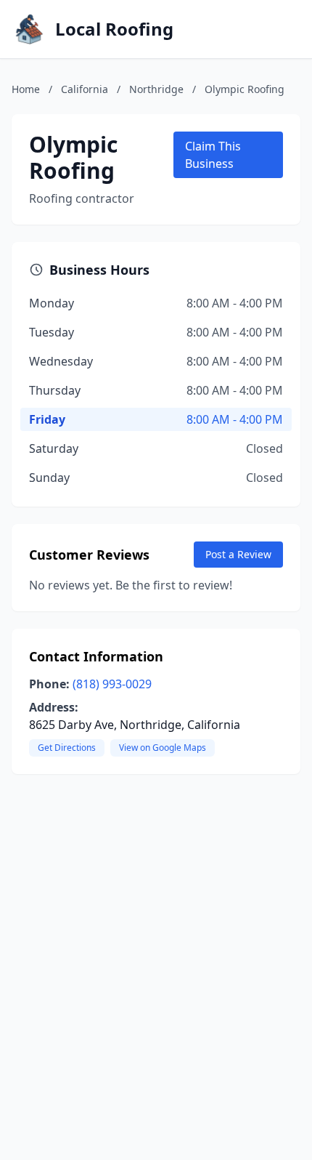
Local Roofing (114, 29)
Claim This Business (213, 155)
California (84, 89)
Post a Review (238, 554)
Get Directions (67, 747)
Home (26, 89)
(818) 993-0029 (112, 684)
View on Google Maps (162, 747)
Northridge (156, 89)
